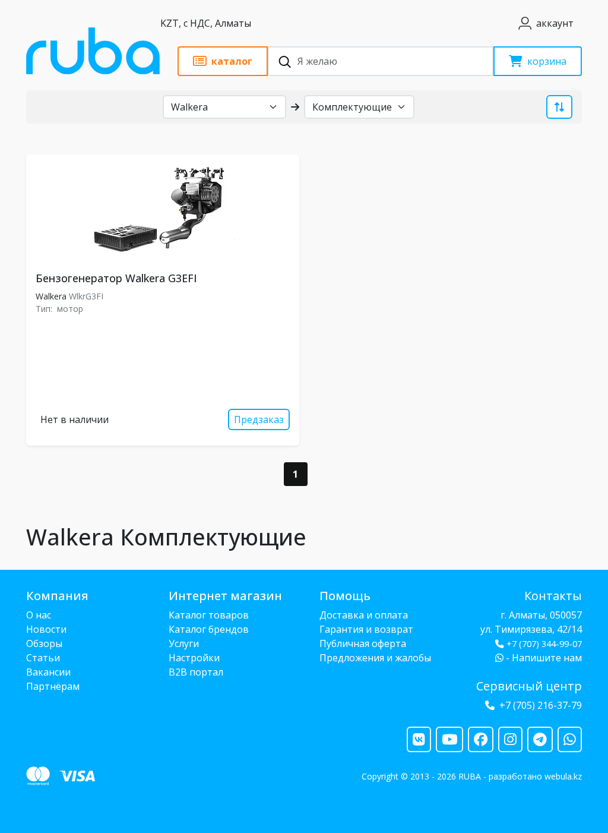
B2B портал (196, 672)
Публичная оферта (362, 643)
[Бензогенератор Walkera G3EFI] (162, 211)
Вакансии (48, 672)
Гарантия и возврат (366, 629)
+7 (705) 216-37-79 (540, 705)
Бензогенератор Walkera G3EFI (116, 278)
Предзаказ (259, 419)
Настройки (194, 657)
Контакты (553, 596)
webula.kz (563, 776)
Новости (46, 629)
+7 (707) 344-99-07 (544, 643)
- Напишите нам (543, 657)
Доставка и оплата (363, 614)
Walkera (51, 296)
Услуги (184, 643)
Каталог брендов (209, 629)
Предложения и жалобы (375, 657)
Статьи (43, 657)
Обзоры (44, 643)
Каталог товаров (209, 614)
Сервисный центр (529, 686)
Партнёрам (53, 686)
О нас (38, 614)
